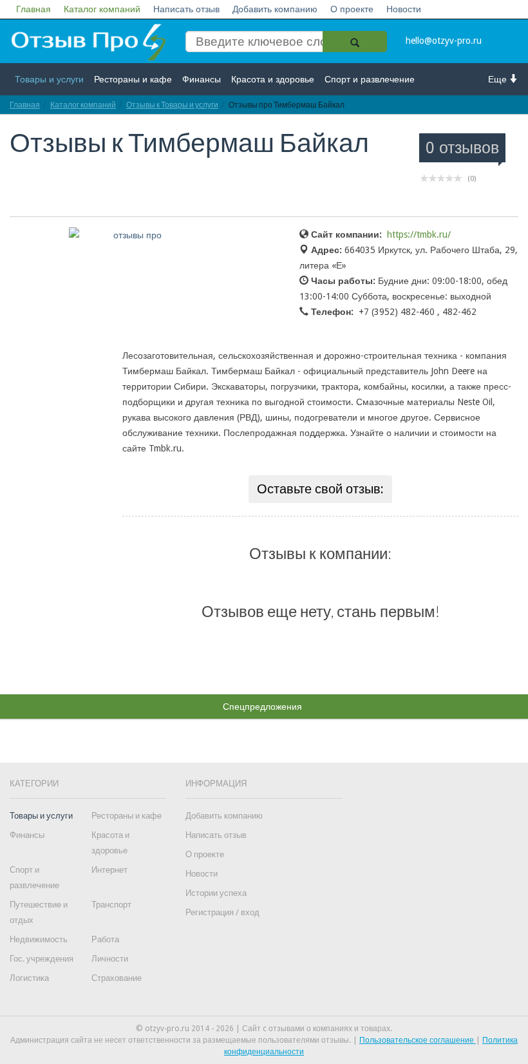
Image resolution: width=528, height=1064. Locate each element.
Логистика (29, 978)
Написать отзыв (186, 9)
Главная (33, 9)
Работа (105, 939)
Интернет (109, 870)
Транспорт (111, 904)
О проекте (351, 9)
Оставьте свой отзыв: (320, 489)
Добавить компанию (274, 9)
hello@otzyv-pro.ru (444, 40)
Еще (498, 79)
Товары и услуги (49, 79)
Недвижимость (39, 939)
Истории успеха (216, 893)
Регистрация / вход (222, 912)
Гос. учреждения (41, 959)
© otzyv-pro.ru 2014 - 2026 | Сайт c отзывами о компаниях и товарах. (264, 1028)
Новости (403, 9)
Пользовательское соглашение (417, 1040)
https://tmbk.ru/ (419, 234)
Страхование (116, 978)
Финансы (201, 79)
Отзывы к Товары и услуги (172, 104)
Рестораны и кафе (133, 79)
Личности (109, 959)
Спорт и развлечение (370, 79)
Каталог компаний (102, 9)
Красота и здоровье (272, 79)
